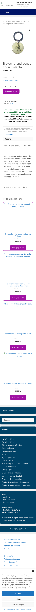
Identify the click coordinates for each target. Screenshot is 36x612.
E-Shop (17, 21)
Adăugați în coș (11, 91)
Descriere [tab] (9, 135)
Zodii (23, 21)
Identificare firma (11, 565)
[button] (33, 571)
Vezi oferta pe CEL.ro (18, 529)
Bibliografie (8, 556)
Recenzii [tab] (8, 139)
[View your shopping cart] (33, 11)
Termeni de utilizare (12, 546)
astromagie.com (24, 2)
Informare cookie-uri (9, 609)
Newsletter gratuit (9, 410)
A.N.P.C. (7, 549)
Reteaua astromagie (12, 559)
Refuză (18, 599)
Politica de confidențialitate (23, 609)
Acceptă (18, 593)
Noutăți (5, 430)
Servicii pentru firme (12, 562)
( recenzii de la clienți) (10, 80)
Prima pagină (8, 21)
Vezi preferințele (18, 605)
